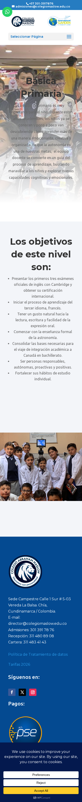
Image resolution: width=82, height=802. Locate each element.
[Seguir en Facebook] (11, 692)
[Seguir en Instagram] (32, 692)
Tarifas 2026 (19, 664)
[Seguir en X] (22, 692)
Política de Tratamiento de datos (38, 654)
